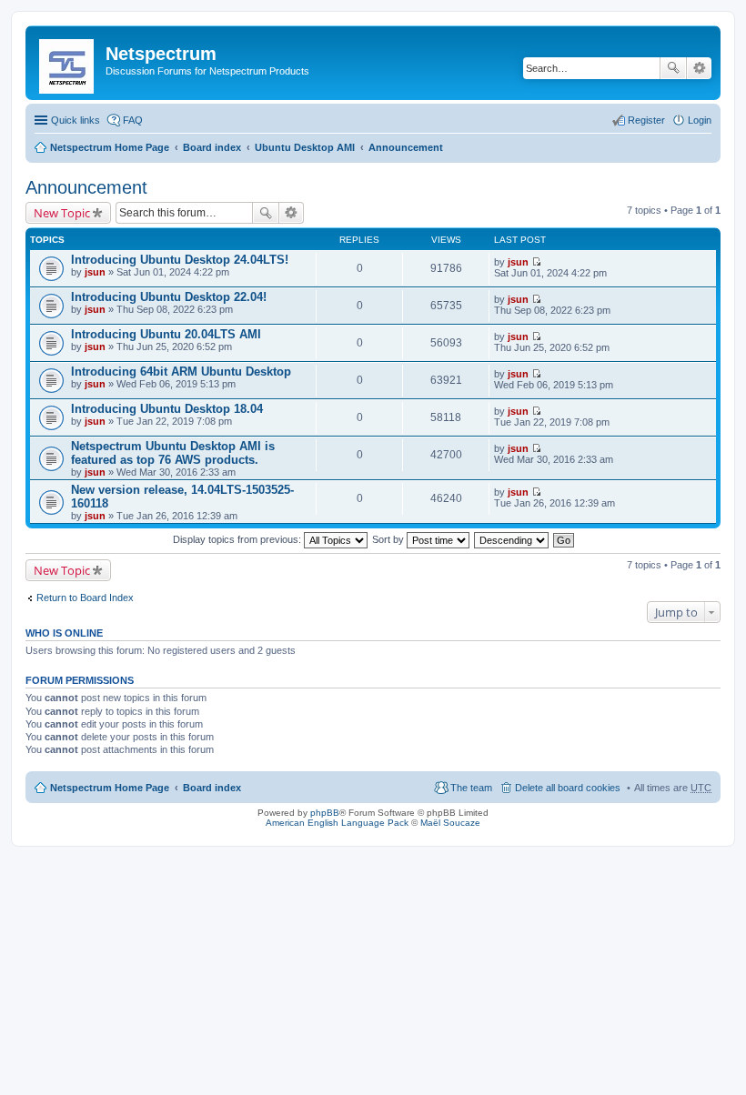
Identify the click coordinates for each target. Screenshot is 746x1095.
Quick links (75, 120)
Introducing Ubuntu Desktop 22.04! (169, 297)
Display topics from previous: (238, 539)
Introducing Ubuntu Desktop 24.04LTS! (179, 259)
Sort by (389, 539)
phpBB (324, 813)
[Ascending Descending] (512, 539)
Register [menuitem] (646, 120)
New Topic (62, 213)
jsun (95, 271)
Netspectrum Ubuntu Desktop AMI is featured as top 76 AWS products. (173, 453)
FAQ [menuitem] (133, 120)
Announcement (405, 147)
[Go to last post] (536, 261)
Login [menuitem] (699, 120)
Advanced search (699, 68)
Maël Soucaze (450, 823)
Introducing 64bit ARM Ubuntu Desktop (181, 371)
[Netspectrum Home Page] (68, 62)
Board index (212, 147)
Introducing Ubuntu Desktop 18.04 (167, 409)
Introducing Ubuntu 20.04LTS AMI (166, 334)
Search (673, 68)
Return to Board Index (85, 597)
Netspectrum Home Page (109, 147)
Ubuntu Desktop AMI (305, 147)
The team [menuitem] (471, 787)
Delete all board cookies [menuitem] (567, 787)
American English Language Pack (337, 823)
